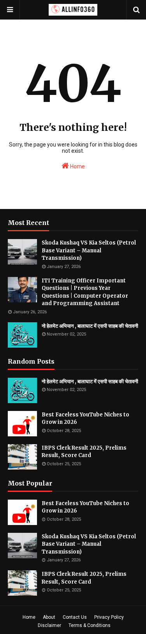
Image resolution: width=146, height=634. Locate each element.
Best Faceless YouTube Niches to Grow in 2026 (85, 418)
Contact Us (75, 617)
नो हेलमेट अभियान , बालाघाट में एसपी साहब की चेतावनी (90, 326)
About (49, 617)
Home (77, 166)
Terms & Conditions (90, 625)
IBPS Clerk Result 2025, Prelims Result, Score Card (84, 452)
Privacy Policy (109, 617)
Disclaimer (49, 625)
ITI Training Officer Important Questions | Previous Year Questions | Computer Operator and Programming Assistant (85, 292)
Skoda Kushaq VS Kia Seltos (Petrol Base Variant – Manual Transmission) (89, 250)
